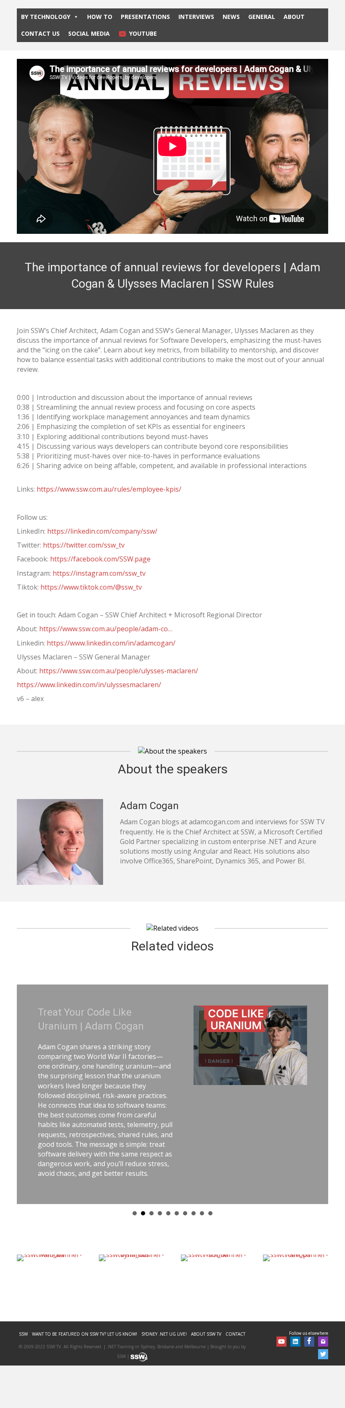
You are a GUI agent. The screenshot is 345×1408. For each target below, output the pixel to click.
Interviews (196, 17)
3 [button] (151, 1174)
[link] (23, 1295)
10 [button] (210, 1174)
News (231, 17)
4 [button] (160, 1174)
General (261, 17)
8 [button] (193, 1174)
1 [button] (135, 1174)
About (294, 17)
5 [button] (168, 1174)
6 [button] (177, 1174)
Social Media (89, 33)
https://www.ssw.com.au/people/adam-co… (105, 628)
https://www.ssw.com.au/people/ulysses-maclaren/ (118, 670)
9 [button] (202, 1174)
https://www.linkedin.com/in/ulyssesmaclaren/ (89, 684)
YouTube (143, 33)
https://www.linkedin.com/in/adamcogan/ (111, 643)
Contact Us (40, 33)
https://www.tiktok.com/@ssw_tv (91, 587)
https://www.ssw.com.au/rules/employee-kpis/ (109, 489)
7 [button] (185, 1174)
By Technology (45, 17)
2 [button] (143, 1174)
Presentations (145, 17)
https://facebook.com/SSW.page (100, 559)
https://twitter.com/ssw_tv (84, 545)
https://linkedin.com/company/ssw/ (102, 531)
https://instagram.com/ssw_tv (99, 573)
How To (99, 17)
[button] (281, 1302)
